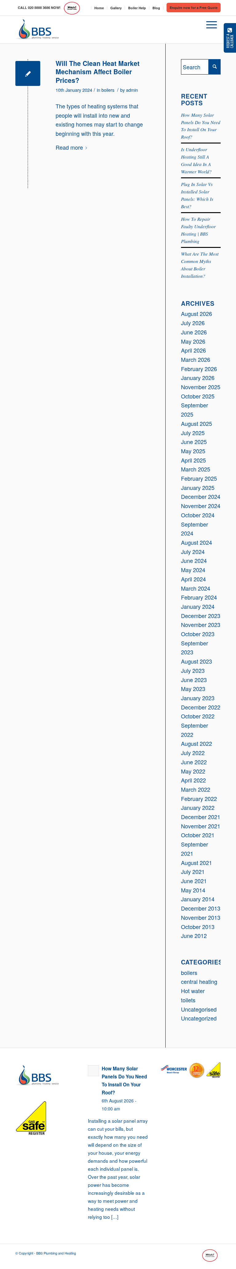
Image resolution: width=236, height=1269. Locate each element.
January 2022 (197, 807)
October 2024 (197, 515)
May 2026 (193, 341)
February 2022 (199, 798)
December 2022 (200, 707)
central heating (199, 981)
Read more (69, 147)
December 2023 (200, 616)
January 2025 (197, 487)
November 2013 (200, 917)
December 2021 (200, 817)
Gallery (116, 8)
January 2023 (197, 698)
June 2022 (194, 762)
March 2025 (195, 469)
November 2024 (200, 506)
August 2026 (196, 313)
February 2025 (199, 478)
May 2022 (193, 771)
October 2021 (197, 835)
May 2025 (193, 451)
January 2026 (197, 378)
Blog (156, 8)
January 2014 (197, 899)
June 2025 (194, 442)
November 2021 (200, 826)
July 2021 (193, 871)
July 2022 (193, 753)
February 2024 (199, 597)
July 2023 (193, 670)
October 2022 (197, 716)
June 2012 (194, 936)
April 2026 (193, 350)
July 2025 (193, 433)
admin (132, 90)
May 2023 (193, 689)
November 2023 (200, 624)
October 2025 (197, 396)
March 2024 (195, 588)
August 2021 (196, 863)
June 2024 (194, 560)
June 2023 (194, 680)
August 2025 (196, 423)
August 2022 (196, 743)
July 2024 (193, 552)
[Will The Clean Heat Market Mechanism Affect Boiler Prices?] (27, 73)
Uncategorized (199, 1018)
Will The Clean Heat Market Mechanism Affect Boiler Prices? (98, 72)
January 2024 (197, 606)
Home (99, 8)
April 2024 (193, 579)
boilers (107, 90)
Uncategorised (199, 1009)
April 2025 (193, 460)
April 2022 (193, 780)
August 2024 (196, 542)
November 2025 (200, 387)
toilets (188, 1000)
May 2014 (193, 890)
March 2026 (195, 359)
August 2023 (196, 661)
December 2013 (200, 908)
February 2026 (199, 369)
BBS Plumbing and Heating (56, 1253)
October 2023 (197, 634)
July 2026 (193, 323)
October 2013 (197, 927)
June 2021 (194, 881)
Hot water (193, 991)
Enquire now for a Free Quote (194, 7)
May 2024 (193, 570)
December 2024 (200, 496)
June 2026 (194, 332)
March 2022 (195, 789)
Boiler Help (137, 8)
